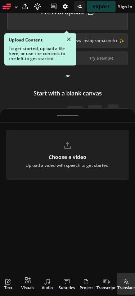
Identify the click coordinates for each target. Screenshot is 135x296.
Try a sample (101, 58)
